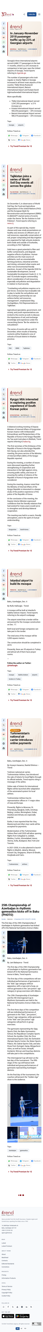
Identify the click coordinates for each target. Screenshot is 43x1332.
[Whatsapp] (3, 1307)
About (4, 1254)
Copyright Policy (7, 1292)
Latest (4, 1243)
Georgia (11, 125)
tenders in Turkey (14, 679)
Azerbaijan (12, 1150)
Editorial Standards (8, 1264)
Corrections (5, 1267)
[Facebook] (8, 1307)
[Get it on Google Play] (22, 1316)
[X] (13, 1307)
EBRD (17, 348)
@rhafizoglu (12, 665)
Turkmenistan (13, 864)
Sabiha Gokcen (23, 675)
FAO (10, 348)
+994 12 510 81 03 (7, 1230)
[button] (4, 24)
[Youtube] (17, 1307)
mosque (11, 675)
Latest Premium (7, 1246)
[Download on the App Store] (8, 1316)
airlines (24, 864)
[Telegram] (22, 1307)
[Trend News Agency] (7, 1213)
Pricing (4, 1275)
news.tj (10, 223)
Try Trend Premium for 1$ (21, 146)
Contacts (5, 1260)
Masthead (5, 1257)
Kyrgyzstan (12, 529)
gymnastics (24, 1150)
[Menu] (39, 14)
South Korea (24, 529)
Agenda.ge (21, 73)
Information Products (9, 1278)
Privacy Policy (6, 1289)
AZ (21, 1328)
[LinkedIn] (26, 1307)
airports (20, 125)
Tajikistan (26, 348)
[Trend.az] (8, 14)
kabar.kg (26, 441)
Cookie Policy (6, 1296)
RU (25, 1328)
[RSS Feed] (31, 1307)
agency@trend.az (7, 1233)
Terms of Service (7, 1286)
